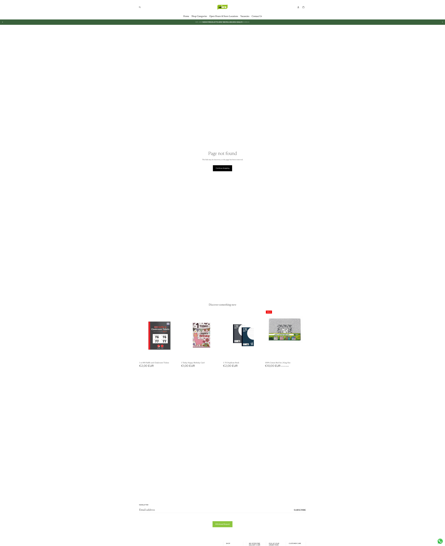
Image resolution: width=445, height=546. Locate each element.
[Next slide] (442, 22)
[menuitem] (186, 16)
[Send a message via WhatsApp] (440, 541)
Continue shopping (222, 168)
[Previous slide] (2, 22)
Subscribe (300, 510)
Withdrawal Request (222, 524)
